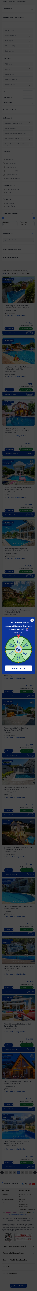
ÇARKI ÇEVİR (18, 668)
